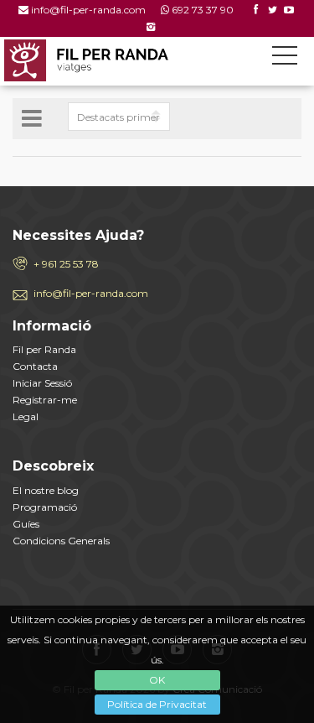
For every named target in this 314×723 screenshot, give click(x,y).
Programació (45, 507)
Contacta (35, 366)
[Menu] (284, 58)
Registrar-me (45, 399)
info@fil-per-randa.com (88, 9)
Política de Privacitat (157, 704)
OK (157, 680)
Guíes (26, 524)
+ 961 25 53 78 (66, 263)
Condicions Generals (61, 540)
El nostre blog (46, 490)
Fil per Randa (44, 349)
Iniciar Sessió (42, 383)
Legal (26, 416)
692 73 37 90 (203, 9)
